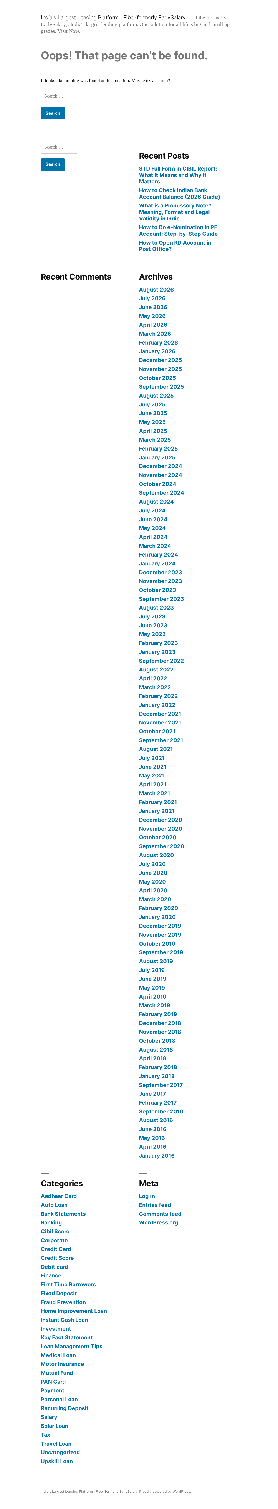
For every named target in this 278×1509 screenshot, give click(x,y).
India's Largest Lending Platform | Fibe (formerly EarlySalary (113, 17)
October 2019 (157, 943)
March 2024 (155, 546)
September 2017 (161, 1085)
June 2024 (153, 519)
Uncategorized (60, 1452)
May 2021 (152, 775)
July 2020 (152, 864)
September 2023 (161, 599)
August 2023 (156, 607)
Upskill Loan (57, 1461)
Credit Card (56, 1249)
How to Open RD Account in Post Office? (175, 245)
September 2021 (161, 740)
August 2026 (156, 289)
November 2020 (160, 828)
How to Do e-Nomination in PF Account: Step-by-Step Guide (178, 230)
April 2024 (153, 537)
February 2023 (158, 643)
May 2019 (152, 987)
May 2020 (152, 881)
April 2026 (153, 324)
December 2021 (160, 714)
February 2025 (158, 448)
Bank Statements (63, 1214)
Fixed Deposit (59, 1293)
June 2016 (152, 1129)
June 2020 (153, 873)
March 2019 (154, 1005)
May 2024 (152, 528)
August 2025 (156, 395)
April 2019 (152, 996)
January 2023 (157, 652)
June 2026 (153, 307)
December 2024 (160, 466)
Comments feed (160, 1214)
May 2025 (152, 422)
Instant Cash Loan (64, 1320)
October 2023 (157, 590)
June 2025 (153, 413)
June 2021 (152, 767)
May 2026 (152, 316)
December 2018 (160, 1023)
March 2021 (154, 793)
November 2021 (160, 722)
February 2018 (158, 1067)
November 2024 (160, 475)
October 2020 (157, 837)
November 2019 (160, 934)
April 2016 (152, 1146)
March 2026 (155, 333)
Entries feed (155, 1205)
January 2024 (157, 563)
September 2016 (161, 1111)
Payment (52, 1390)
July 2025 (152, 404)
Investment (56, 1328)
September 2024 (161, 492)
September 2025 (161, 386)
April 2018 (152, 1058)
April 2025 (153, 431)
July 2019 (152, 970)
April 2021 (152, 784)
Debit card (54, 1267)
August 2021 (156, 749)
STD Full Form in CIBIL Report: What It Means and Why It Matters (178, 175)
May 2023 (152, 634)
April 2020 (153, 890)
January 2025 (157, 457)
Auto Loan (54, 1205)
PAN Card (53, 1381)
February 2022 (158, 696)
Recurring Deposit (65, 1408)
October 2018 (157, 1040)
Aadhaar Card (59, 1196)
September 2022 (161, 661)
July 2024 (152, 510)
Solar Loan (54, 1426)
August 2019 (156, 961)
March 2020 (155, 899)
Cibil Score (55, 1231)
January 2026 (157, 351)
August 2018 (156, 1049)
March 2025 (155, 439)
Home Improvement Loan (74, 1311)
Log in (147, 1196)
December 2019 (160, 926)
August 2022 (156, 669)
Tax (45, 1434)
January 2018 (157, 1076)
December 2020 (160, 820)
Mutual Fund (57, 1373)
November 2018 (160, 1032)
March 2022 (155, 687)
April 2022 (153, 678)
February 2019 (158, 1014)
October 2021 (157, 731)
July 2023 (152, 616)
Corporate (54, 1240)
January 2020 (157, 917)
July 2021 (152, 758)
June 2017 (152, 1093)
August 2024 (156, 501)
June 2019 (152, 979)
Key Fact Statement (67, 1337)
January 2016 (157, 1155)
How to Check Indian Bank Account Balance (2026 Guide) (179, 193)
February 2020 (158, 908)
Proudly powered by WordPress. (165, 1491)
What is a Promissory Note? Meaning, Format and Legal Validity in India (175, 212)
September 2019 (161, 952)
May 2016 (152, 1138)
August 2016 (156, 1120)
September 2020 (161, 846)
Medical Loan (58, 1355)
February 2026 (158, 342)
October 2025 (157, 378)
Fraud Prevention (63, 1302)
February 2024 (158, 554)
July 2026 (152, 298)
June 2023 (153, 625)
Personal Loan (59, 1399)
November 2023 (160, 581)
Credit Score (57, 1258)
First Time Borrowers (68, 1284)
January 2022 (157, 705)
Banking (51, 1222)
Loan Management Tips (72, 1346)
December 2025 (160, 360)
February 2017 (158, 1102)
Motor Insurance (62, 1364)
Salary (49, 1417)
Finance (51, 1275)
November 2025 (160, 369)
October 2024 (157, 484)
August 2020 (156, 855)
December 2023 (160, 572)
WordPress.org (158, 1222)
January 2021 (157, 811)
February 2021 (158, 802)
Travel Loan (56, 1443)
